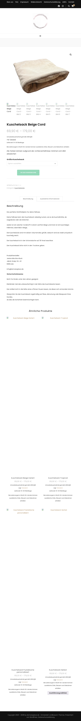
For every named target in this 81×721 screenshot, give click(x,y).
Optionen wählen (23, 599)
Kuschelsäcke (20, 188)
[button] (71, 55)
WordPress (33, 717)
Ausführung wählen (23, 406)
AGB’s (64, 2)
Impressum (24, 2)
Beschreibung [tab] (28, 199)
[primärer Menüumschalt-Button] (41, 36)
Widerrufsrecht (36, 2)
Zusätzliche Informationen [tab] (49, 199)
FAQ (16, 2)
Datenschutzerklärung (52, 2)
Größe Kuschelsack (15, 159)
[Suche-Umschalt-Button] (69, 6)
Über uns (10, 2)
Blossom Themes (58, 715)
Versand (13, 139)
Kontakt (71, 2)
